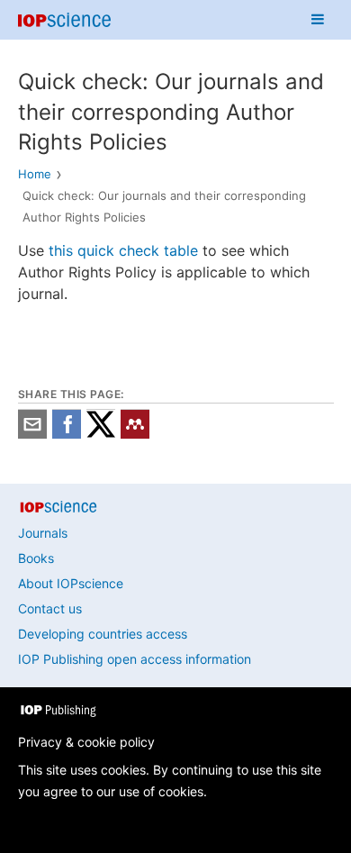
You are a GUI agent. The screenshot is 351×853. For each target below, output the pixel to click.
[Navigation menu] (318, 20)
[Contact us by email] (32, 433)
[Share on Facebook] (66, 433)
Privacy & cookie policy (86, 741)
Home (34, 174)
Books (36, 558)
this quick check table (123, 250)
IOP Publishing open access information (134, 659)
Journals (43, 532)
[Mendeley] (135, 433)
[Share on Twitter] (100, 433)
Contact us (50, 608)
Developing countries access (102, 633)
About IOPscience (70, 583)
